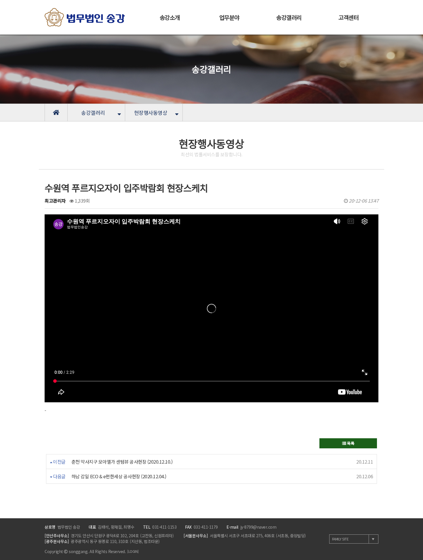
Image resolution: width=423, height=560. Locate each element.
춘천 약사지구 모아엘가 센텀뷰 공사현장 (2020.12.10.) (122, 461)
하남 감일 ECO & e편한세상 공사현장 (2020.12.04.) (118, 476)
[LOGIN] (133, 551)
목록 (350, 443)
